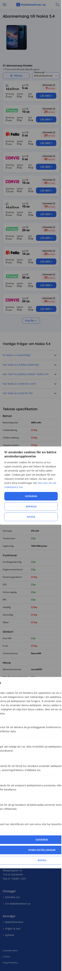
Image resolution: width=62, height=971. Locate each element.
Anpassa (31, 506)
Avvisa (31, 516)
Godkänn (31, 496)
